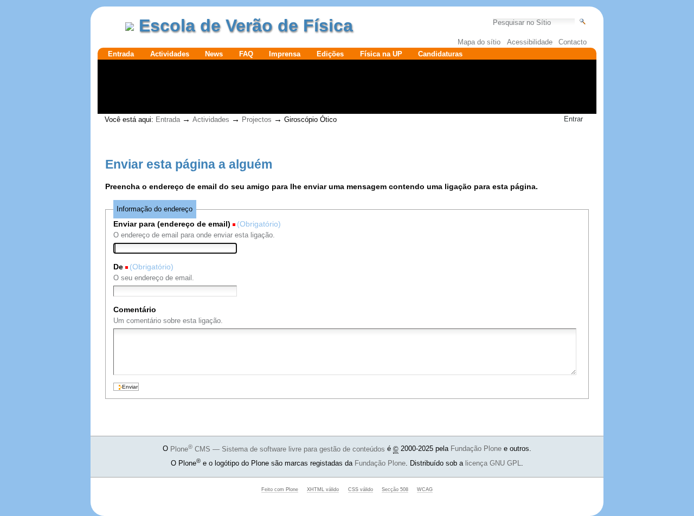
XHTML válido (323, 489)
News (214, 54)
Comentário (134, 309)
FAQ (246, 54)
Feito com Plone (279, 489)
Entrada (121, 54)
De (118, 266)
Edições (330, 54)
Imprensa (284, 54)
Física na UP (381, 54)
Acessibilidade (529, 42)
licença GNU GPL (493, 463)
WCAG (425, 489)
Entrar (573, 119)
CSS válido (360, 489)
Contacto (572, 42)
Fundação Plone (476, 449)
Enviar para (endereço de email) (171, 224)
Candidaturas (440, 54)
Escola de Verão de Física (246, 25)
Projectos (257, 119)
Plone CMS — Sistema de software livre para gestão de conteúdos (277, 449)
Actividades (169, 54)
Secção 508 (395, 489)
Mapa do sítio (479, 42)
